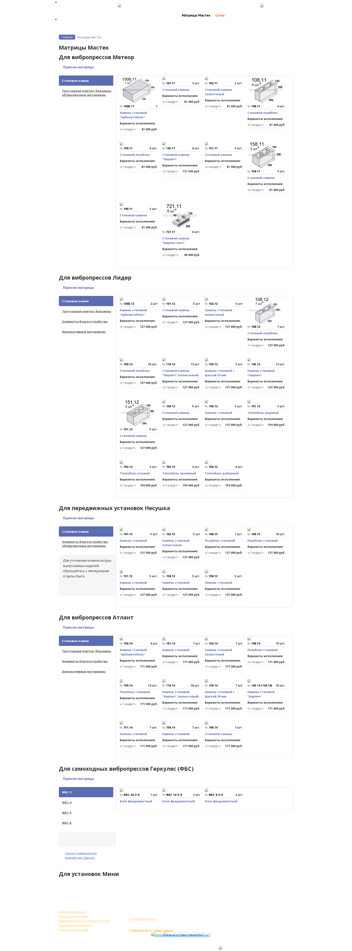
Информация (259, 15)
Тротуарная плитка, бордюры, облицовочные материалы (87, 93)
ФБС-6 (67, 823)
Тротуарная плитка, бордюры (86, 311)
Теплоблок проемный (179, 473)
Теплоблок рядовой (263, 413)
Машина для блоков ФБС (74, 930)
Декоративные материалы (84, 332)
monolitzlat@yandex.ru (143, 919)
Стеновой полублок (263, 113)
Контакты (283, 15)
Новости (237, 15)
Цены (220, 15)
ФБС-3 (67, 792)
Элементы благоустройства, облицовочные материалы (85, 544)
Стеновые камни (75, 81)
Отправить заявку (278, 5)
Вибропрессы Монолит (72, 912)
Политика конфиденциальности (142, 948)
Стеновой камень (176, 90)
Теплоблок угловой (135, 473)
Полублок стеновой (220, 540)
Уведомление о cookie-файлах (187, 948)
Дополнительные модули (219, 944)
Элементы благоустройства (85, 321)
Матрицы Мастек (196, 15)
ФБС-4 (67, 802)
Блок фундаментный (136, 801)
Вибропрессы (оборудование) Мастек (146, 944)
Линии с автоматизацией (73, 916)
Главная (67, 37)
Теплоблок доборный (221, 473)
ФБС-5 (67, 812)
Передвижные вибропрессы (76, 925)
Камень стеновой (218, 413)
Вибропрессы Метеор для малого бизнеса (84, 921)
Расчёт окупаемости (137, 5)
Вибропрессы (166, 15)
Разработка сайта (267, 948)
